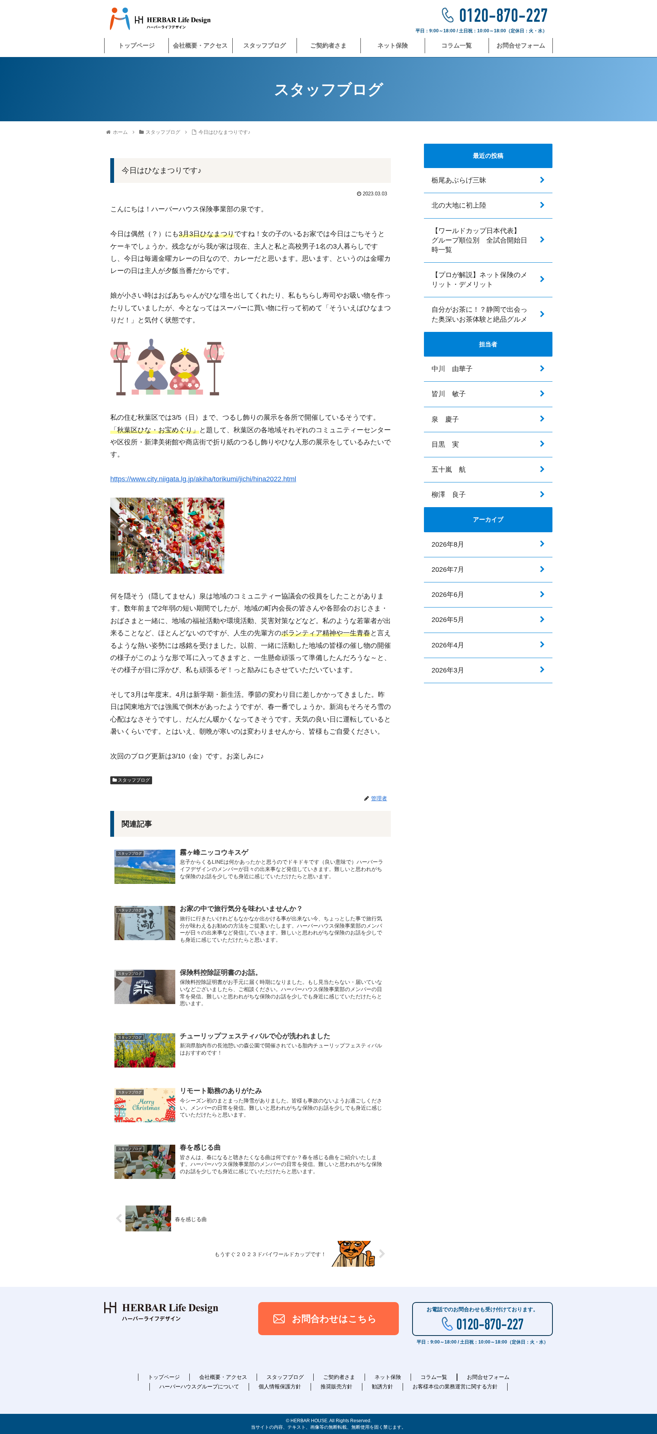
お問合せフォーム (488, 1377)
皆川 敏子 (449, 394)
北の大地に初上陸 (459, 205)
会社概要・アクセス (223, 1377)
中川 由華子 (452, 369)
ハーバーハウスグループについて (199, 1386)
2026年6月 (448, 594)
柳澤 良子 (449, 494)
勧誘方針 (382, 1386)
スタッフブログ (133, 780)
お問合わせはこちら (334, 1318)
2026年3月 (448, 670)
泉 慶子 (445, 419)
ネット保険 (388, 1377)
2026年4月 (448, 645)
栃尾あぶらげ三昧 (459, 180)
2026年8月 (448, 544)
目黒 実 (445, 444)
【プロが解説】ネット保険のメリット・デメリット (479, 279)
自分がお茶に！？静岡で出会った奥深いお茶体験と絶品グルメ (479, 314)
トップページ (164, 1377)
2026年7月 (448, 569)
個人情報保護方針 (280, 1386)
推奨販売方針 (336, 1386)
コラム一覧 (434, 1377)
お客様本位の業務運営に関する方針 (455, 1386)
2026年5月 (448, 619)
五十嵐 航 (449, 469)
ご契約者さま (339, 1377)
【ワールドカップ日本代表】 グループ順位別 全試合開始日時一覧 (479, 240)
